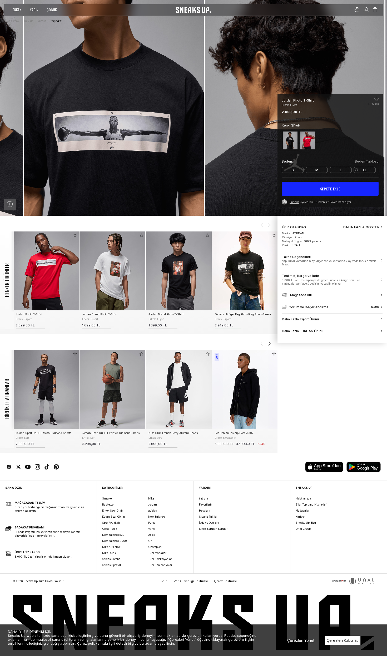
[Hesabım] (366, 10)
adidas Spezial (111, 565)
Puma (152, 522)
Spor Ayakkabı (111, 522)
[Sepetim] (375, 10)
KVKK (163, 581)
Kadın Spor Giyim (113, 516)
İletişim (203, 498)
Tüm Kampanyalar (160, 565)
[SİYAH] (290, 140)
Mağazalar (302, 510)
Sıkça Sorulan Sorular (213, 528)
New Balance (156, 516)
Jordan (152, 504)
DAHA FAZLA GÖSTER (361, 227)
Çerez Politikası (225, 581)
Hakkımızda (303, 498)
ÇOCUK (52, 9)
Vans (151, 528)
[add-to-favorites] (75, 235)
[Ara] (357, 10)
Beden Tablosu (367, 161)
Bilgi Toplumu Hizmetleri (311, 504)
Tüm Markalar (157, 552)
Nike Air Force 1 (112, 546)
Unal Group (303, 528)
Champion (155, 546)
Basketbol (108, 504)
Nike (151, 498)
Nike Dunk (109, 552)
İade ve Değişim (209, 522)
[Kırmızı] (307, 140)
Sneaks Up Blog (306, 522)
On (150, 540)
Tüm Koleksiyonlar (160, 559)
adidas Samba (111, 559)
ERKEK (17, 9)
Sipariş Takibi (208, 516)
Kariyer (300, 516)
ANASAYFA (12, 21)
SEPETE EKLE (330, 188)
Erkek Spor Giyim (113, 510)
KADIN (34, 9)
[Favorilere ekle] (376, 99)
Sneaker (107, 498)
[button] (10, 204)
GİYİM (42, 21)
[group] (46, 280)
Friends (294, 202)
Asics (151, 534)
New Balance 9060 (114, 540)
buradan (146, 643)
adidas (152, 510)
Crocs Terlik (109, 528)
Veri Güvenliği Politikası (191, 581)
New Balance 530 (113, 534)
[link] (332, 260)
